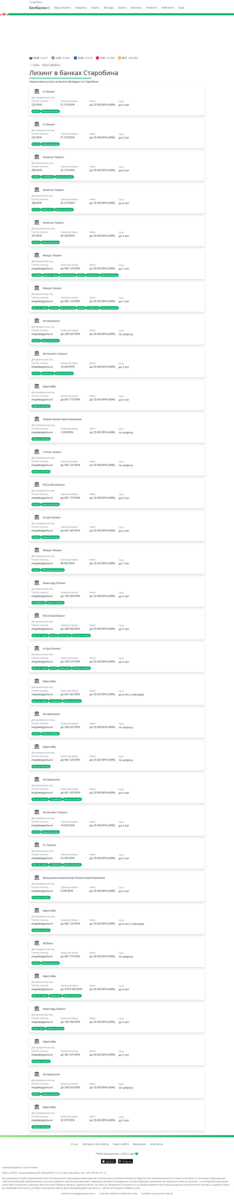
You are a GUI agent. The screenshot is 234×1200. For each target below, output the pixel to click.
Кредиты (81, 7)
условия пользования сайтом (157, 1193)
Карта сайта (121, 1144)
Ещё (181, 7)
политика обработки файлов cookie (118, 1193)
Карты (95, 7)
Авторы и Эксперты (96, 1144)
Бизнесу (136, 7)
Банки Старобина (51, 64)
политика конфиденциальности (78, 1193)
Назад (36, 64)
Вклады (109, 7)
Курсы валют (62, 7)
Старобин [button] (35, 2)
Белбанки (38, 7)
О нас (74, 1144)
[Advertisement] (117, 36)
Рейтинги (168, 7)
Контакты (156, 1144)
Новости (151, 7)
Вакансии (139, 1144)
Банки (122, 7)
